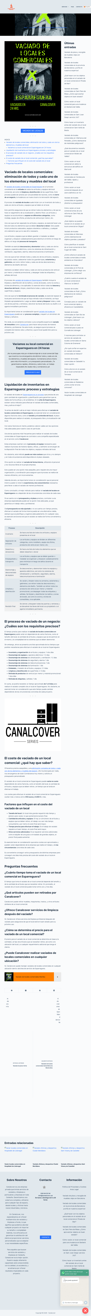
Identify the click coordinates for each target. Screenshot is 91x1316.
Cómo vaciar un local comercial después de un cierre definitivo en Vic (73, 190)
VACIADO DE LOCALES (33, 131)
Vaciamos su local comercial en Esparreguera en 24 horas (29, 147)
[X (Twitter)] (26, 990)
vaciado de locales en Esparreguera (28, 280)
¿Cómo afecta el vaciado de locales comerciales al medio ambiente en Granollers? (75, 257)
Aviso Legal (74, 1189)
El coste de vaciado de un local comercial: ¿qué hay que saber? (29, 158)
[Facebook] (12, 990)
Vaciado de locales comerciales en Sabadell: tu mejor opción (74, 361)
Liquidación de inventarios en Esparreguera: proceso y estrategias (31, 150)
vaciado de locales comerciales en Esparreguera (24, 187)
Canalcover (24, 324)
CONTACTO (45, 1237)
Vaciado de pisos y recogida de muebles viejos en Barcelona (74, 54)
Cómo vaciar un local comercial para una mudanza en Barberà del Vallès (75, 104)
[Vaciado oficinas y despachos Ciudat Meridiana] (45, 1154)
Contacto (79, 6)
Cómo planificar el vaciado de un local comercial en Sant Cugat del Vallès (75, 247)
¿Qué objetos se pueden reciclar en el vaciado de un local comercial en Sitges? (74, 223)
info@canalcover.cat (45, 1195)
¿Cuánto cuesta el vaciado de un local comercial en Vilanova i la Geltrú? (75, 280)
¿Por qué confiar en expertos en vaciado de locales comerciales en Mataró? (75, 351)
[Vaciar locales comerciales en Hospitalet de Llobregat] (17, 1154)
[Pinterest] (40, 990)
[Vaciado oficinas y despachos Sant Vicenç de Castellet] (73, 1154)
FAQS (72, 6)
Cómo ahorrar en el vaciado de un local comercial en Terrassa (74, 371)
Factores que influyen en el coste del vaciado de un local (29, 161)
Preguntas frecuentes (14, 163)
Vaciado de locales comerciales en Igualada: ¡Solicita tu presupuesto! (73, 200)
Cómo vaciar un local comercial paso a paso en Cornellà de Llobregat (73, 327)
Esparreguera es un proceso (33, 395)
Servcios (64, 6)
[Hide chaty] (85, 1311)
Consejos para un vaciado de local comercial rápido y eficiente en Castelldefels (75, 304)
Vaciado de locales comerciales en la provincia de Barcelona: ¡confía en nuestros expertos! (74, 1206)
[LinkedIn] (54, 990)
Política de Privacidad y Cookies (74, 1187)
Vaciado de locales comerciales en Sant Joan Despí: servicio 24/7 (74, 114)
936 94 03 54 (45, 1193)
